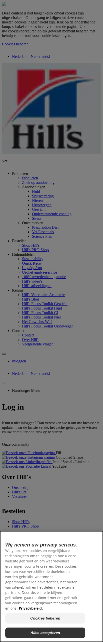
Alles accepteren (45, 633)
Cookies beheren (45, 618)
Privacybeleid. (31, 608)
